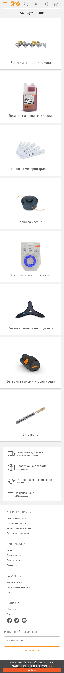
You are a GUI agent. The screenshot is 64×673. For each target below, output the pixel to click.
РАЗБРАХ (32, 670)
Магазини (11, 609)
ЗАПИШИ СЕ (32, 650)
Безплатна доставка (16, 518)
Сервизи (11, 614)
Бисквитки (12, 565)
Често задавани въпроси (18, 587)
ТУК (50, 665)
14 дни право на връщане (19, 528)
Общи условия (14, 555)
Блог (9, 592)
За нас (10, 550)
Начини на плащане (16, 523)
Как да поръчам (14, 582)
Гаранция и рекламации (18, 533)
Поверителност (14, 560)
